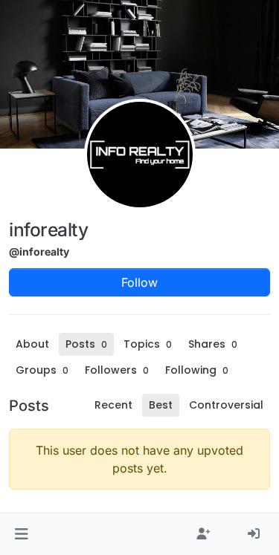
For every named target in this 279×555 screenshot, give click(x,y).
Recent (113, 404)
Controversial (226, 404)
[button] (21, 534)
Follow (139, 282)
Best (161, 404)
